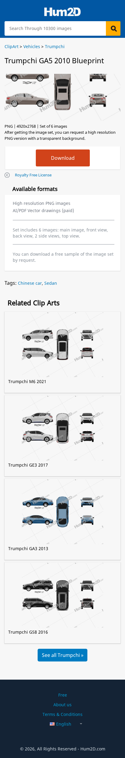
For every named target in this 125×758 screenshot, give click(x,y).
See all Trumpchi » (62, 655)
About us (62, 704)
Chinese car (30, 283)
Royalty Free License (33, 175)
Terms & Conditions (62, 714)
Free (62, 695)
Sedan (50, 283)
